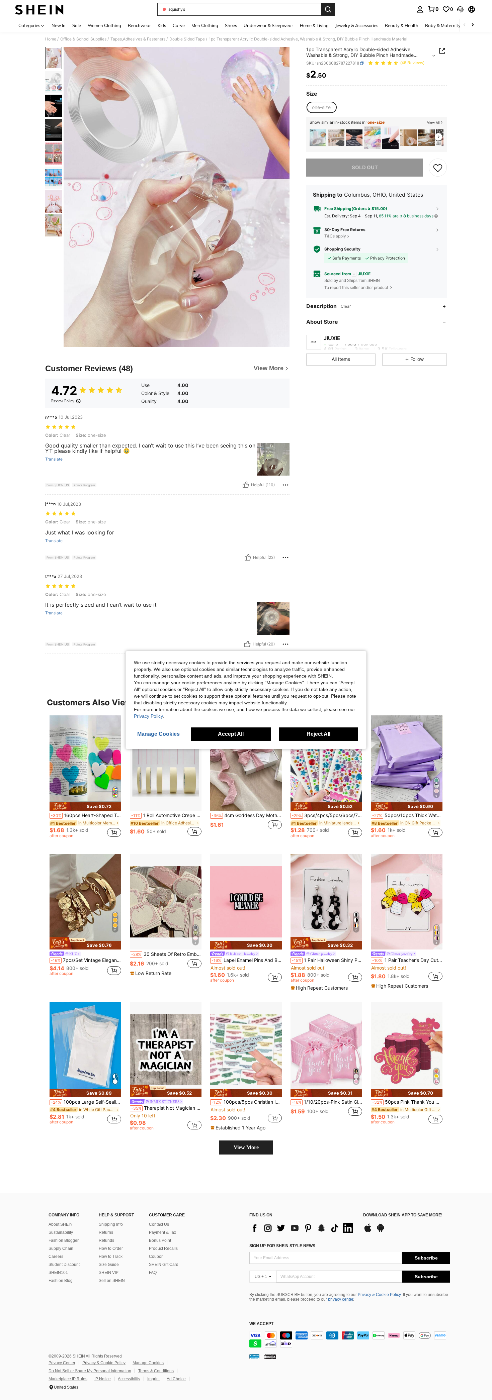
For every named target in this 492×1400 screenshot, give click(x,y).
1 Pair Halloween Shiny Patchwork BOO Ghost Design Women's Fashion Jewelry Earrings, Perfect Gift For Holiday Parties (327, 960)
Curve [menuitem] (179, 25)
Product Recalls (163, 1248)
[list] (302, 1228)
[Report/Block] (285, 485)
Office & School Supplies (83, 39)
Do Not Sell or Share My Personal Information (90, 1371)
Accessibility (129, 1379)
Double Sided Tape (187, 39)
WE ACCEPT (261, 1324)
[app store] (368, 1231)
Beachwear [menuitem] (139, 25)
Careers (56, 1256)
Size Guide (109, 1264)
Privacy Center (62, 1363)
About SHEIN (61, 1224)
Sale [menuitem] (76, 25)
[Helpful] (246, 485)
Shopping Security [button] (342, 249)
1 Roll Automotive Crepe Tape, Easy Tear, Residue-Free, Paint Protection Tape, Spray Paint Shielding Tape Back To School (166, 815)
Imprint (153, 1379)
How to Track (110, 1256)
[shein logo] (39, 9)
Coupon (156, 1256)
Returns (106, 1232)
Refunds (106, 1240)
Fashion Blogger (64, 1240)
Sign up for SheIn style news (282, 1245)
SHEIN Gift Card (163, 1264)
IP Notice (102, 1379)
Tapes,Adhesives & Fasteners (137, 39)
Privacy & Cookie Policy (379, 1294)
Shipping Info (111, 1224)
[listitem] (318, 137)
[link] (433, 9)
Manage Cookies (148, 1363)
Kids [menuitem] (162, 25)
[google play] (380, 1231)
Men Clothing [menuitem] (204, 25)
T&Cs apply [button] (335, 235)
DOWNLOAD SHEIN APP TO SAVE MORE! (402, 1215)
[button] (460, 9)
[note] (85, 806)
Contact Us (159, 1224)
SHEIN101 (58, 1272)
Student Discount (64, 1264)
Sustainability (61, 1232)
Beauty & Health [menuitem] (401, 25)
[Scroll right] (472, 25)
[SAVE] (438, 168)
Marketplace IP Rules (68, 1379)
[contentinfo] (349, 1339)
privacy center (340, 1299)
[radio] (321, 107)
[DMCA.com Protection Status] (270, 1356)
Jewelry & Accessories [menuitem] (356, 25)
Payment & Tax (162, 1232)
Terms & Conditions (156, 1371)
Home (50, 39)
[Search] (328, 9)
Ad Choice (176, 1379)
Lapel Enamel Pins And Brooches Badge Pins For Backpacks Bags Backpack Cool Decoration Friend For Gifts (247, 960)
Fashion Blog (61, 1280)
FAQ (153, 1272)
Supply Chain (61, 1248)
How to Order (111, 1248)
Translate (54, 459)
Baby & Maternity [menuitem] (443, 25)
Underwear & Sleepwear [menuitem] (268, 25)
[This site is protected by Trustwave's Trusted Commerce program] (254, 1356)
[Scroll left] (464, 25)
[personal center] (420, 9)
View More (246, 1147)
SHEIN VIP (108, 1272)
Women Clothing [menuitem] (104, 25)
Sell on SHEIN (112, 1280)
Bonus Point (160, 1240)
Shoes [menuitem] (231, 25)
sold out (365, 167)
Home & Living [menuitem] (314, 25)
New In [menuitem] (59, 25)
